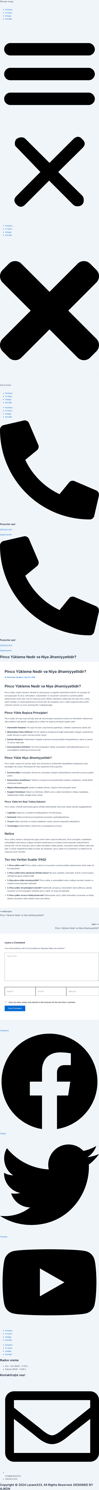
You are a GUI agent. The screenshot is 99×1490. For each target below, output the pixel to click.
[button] (49, 122)
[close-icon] (49, 382)
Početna (8, 10)
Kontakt (8, 19)
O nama (8, 13)
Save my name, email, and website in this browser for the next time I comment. (42, 1002)
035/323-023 (6, 529)
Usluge (8, 16)
